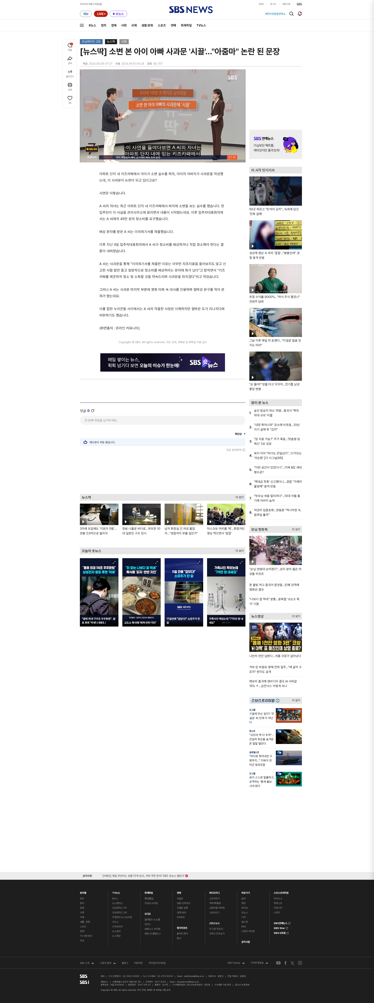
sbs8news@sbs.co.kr (194, 976)
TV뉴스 (201, 25)
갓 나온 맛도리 (216, 928)
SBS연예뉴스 (280, 923)
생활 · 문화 (85, 921)
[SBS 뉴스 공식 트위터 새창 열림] (292, 963)
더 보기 (238, 496)
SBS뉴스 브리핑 (152, 928)
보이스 (148, 924)
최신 (82, 898)
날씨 (243, 898)
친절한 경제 (182, 907)
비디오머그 (214, 891)
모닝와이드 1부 (119, 907)
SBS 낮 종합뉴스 (153, 933)
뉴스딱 (111, 41)
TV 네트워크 (86, 935)
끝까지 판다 (182, 933)
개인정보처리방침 (157, 963)
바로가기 (245, 891)
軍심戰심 (149, 898)
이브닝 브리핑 (151, 903)
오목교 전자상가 (217, 933)
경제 (113, 25)
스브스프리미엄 (281, 891)
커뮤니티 (278, 907)
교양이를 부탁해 (217, 907)
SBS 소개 (87, 963)
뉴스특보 (116, 935)
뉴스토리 (116, 931)
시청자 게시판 (248, 931)
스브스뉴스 (214, 922)
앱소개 (244, 921)
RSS (243, 926)
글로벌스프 (254, 752)
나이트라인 (117, 926)
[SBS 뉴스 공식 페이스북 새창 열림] (286, 963)
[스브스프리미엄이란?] (278, 700)
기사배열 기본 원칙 (222, 985)
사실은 (180, 898)
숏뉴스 (244, 912)
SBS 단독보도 (184, 903)
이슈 (82, 940)
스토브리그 (214, 912)
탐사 (179, 938)
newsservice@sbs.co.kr (188, 982)
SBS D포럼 (280, 932)
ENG (261, 4)
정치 (103, 25)
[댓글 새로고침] (92, 410)
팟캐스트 (278, 903)
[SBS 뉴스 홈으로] (191, 9)
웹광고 (125, 963)
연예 (173, 25)
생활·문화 (147, 25)
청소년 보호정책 (242, 985)
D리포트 (181, 917)
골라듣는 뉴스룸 (152, 919)
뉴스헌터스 (117, 903)
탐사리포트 (182, 927)
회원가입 (286, 4)
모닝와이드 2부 (91, 41)
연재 (179, 891)
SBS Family (236, 963)
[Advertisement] (162, 472)
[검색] (291, 14)
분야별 (83, 891)
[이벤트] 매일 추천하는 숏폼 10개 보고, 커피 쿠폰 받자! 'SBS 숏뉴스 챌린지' (143, 875)
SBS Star (279, 927)
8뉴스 (92, 25)
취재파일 (186, 25)
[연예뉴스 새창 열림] (275, 144)
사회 (124, 25)
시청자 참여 (108, 963)
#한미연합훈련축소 (275, 13)
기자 (243, 917)
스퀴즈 (277, 912)
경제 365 (181, 912)
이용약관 (138, 963)
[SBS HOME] (299, 4)
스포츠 (162, 25)
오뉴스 (115, 921)
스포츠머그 (214, 898)
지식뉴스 (278, 898)
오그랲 (252, 710)
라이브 (244, 907)
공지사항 (245, 941)
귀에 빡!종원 (215, 903)
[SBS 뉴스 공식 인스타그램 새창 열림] (300, 963)
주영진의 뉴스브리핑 (122, 917)
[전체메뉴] (81, 25)
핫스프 (252, 731)
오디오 (148, 912)
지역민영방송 (259, 963)
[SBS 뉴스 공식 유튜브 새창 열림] (278, 963)
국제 (134, 25)
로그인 (273, 4)
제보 (243, 903)
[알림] (300, 13)
